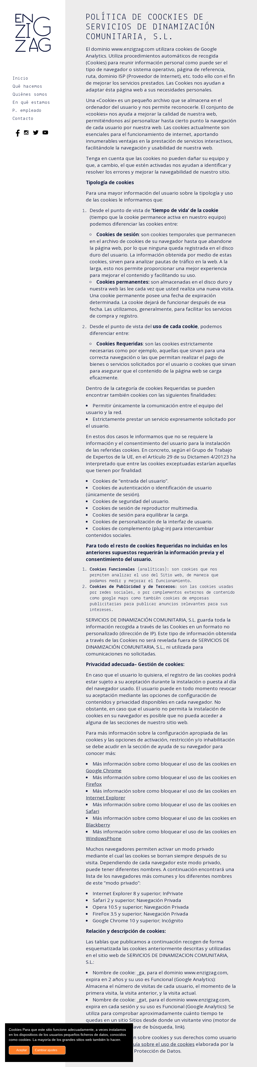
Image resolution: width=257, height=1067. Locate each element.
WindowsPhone (103, 838)
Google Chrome (103, 770)
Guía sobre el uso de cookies (162, 1044)
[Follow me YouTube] (45, 133)
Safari (92, 811)
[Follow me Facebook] (17, 133)
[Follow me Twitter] (36, 133)
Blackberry (98, 825)
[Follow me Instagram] (26, 133)
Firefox (94, 784)
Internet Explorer (105, 797)
